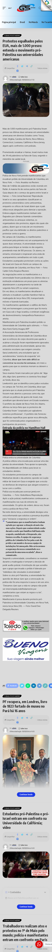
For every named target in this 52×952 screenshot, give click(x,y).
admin (14, 77)
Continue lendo (26, 794)
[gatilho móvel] (5, 8)
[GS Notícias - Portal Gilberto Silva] (26, 8)
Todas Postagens (12, 35)
